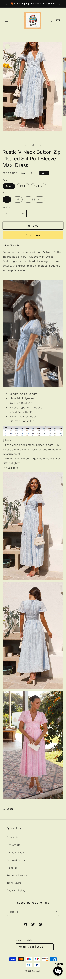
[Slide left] (25, 145)
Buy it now (33, 235)
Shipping (12, 867)
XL (39, 199)
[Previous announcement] (6, 3)
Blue (9, 186)
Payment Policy (16, 890)
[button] (6, 20)
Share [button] (9, 808)
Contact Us (13, 844)
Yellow (38, 186)
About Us (12, 837)
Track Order (14, 882)
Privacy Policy (15, 852)
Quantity (7, 207)
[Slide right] (40, 145)
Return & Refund (16, 860)
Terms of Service (17, 875)
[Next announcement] (59, 3)
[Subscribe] (55, 912)
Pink (23, 186)
